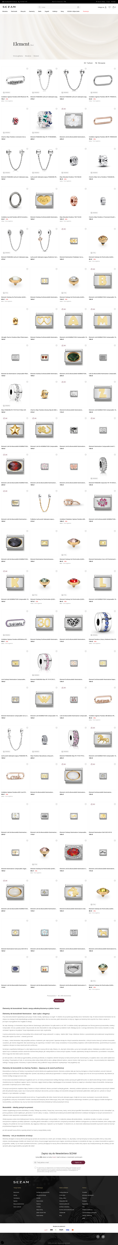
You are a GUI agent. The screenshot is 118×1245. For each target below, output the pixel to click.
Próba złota (62, 1195)
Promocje (86, 11)
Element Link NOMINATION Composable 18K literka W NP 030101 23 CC (44, 715)
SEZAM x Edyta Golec (73, 11)
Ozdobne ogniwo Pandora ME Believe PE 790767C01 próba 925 (14, 639)
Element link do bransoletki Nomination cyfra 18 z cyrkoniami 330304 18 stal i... (72, 949)
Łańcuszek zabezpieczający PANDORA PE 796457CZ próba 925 (43, 177)
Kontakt (113, 2)
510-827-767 (23, 2)
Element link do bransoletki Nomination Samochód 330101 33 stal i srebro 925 (101, 868)
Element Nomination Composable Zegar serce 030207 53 (13, 868)
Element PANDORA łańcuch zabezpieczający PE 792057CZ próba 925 (44, 96)
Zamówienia (17, 1198)
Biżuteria (5, 11)
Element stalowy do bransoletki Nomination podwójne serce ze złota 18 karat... (44, 337)
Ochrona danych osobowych (89, 1212)
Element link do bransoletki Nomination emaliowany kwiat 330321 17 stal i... (43, 482)
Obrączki (23, 11)
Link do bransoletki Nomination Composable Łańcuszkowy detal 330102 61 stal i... (103, 373)
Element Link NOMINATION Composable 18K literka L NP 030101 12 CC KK (103, 599)
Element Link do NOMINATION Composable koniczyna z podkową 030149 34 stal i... (44, 446)
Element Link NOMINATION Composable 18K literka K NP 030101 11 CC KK (15, 599)
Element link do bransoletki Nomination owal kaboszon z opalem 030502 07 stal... (73, 792)
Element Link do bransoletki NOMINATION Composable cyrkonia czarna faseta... (14, 559)
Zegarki (47, 11)
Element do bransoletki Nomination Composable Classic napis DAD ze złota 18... (44, 792)
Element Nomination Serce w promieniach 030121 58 (102, 559)
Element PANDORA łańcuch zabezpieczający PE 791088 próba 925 (74, 96)
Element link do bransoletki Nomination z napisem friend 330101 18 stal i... (73, 985)
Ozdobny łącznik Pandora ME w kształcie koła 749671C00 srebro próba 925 (14, 217)
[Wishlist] (109, 7)
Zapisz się (78, 1162)
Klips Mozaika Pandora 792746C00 (70, 177)
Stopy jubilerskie (63, 1201)
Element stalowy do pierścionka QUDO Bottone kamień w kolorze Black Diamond (102, 985)
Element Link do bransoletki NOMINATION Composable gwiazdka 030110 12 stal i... (14, 446)
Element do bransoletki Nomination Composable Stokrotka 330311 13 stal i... (102, 792)
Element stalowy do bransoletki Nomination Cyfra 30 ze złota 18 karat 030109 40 (44, 639)
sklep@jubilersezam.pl (10, 2)
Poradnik (84, 1192)
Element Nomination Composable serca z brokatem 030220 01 (14, 715)
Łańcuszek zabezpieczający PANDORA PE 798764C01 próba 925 (14, 756)
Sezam (54, 1157)
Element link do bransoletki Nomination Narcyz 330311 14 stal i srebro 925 (43, 908)
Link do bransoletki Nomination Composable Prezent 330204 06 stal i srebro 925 (74, 715)
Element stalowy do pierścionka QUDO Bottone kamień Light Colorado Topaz (101, 257)
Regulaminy (85, 1204)
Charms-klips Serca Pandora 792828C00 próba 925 (101, 177)
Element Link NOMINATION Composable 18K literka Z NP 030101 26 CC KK (103, 410)
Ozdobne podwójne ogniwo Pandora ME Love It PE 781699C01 (72, 519)
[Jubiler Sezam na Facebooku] (98, 1237)
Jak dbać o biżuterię (64, 1207)
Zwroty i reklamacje (87, 1215)
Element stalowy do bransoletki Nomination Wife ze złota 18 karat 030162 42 (44, 217)
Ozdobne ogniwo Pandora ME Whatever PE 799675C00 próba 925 (14, 96)
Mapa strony (40, 1209)
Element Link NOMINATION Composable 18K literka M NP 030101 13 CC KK (103, 337)
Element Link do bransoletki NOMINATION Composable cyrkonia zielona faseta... (73, 373)
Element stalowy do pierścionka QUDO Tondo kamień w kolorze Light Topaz (101, 908)
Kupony (15, 1201)
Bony (62, 11)
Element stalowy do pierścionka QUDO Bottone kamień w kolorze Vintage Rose (43, 868)
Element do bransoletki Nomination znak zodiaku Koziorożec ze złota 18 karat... (72, 908)
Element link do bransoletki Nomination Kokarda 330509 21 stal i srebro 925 (72, 482)
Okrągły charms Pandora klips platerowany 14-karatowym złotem (14, 337)
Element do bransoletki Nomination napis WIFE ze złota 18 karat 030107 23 (102, 679)
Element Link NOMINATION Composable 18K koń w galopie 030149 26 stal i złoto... (103, 756)
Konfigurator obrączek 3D (43, 1192)
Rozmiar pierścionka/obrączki (66, 1209)
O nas (108, 2)
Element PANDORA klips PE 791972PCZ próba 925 (42, 679)
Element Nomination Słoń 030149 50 (100, 832)
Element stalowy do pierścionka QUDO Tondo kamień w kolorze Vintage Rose (72, 559)
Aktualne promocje (41, 1195)
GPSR (83, 1218)
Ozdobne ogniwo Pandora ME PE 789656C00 (103, 137)
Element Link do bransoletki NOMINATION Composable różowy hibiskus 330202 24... (102, 519)
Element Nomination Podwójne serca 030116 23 (71, 257)
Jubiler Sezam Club (41, 1212)
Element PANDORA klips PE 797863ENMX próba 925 (43, 137)
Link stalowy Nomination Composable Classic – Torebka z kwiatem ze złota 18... (14, 679)
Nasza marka (40, 1201)
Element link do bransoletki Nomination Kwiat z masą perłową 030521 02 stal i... (14, 832)
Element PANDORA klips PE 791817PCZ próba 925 (72, 756)
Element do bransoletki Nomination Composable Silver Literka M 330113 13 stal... (72, 410)
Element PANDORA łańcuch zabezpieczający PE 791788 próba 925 (15, 177)
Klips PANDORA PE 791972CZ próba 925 (13, 410)
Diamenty (32, 11)
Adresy (15, 1195)
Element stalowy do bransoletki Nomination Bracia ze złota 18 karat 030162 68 (44, 297)
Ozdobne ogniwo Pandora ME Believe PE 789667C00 (101, 715)
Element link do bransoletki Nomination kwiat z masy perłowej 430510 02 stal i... (72, 137)
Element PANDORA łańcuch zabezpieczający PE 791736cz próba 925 (15, 257)
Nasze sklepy (101, 2)
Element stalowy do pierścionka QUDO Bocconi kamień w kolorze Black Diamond (43, 599)
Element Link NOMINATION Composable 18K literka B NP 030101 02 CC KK (103, 297)
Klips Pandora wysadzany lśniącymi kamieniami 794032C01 (41, 756)
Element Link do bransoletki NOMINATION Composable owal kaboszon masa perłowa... (15, 908)
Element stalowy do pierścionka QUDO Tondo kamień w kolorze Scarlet (72, 599)
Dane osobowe (17, 1207)
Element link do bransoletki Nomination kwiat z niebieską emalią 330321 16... (43, 949)
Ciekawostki (62, 1212)
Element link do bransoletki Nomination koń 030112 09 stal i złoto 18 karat (103, 949)
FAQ (83, 1207)
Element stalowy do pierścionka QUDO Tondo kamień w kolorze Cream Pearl (13, 297)
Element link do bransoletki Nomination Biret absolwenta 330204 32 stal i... (72, 446)
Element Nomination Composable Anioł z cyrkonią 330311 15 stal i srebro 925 (102, 446)
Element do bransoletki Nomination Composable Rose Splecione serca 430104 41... (73, 679)
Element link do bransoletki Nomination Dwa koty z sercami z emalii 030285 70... (43, 985)
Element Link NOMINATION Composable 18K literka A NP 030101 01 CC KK (74, 337)
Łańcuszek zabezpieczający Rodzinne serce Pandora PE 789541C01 (44, 257)
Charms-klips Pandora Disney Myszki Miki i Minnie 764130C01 (43, 410)
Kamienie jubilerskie (64, 1204)
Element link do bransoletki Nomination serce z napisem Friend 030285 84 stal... (14, 519)
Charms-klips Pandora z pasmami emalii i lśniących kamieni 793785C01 (102, 217)
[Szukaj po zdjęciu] (78, 7)
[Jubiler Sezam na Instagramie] (103, 1237)
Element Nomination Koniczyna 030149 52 (14, 949)
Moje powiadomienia (19, 1204)
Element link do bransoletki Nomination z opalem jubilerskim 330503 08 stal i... (73, 868)
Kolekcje (54, 11)
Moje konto (16, 1192)
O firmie (39, 1207)
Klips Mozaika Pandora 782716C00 (70, 217)
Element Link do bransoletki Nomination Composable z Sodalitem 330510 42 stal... (14, 985)
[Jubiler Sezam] (9, 7)
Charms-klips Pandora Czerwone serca (13, 137)
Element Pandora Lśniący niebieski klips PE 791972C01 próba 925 (102, 639)
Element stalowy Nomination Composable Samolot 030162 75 (73, 832)
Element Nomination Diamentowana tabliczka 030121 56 (41, 559)
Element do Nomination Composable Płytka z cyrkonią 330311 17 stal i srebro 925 (14, 373)
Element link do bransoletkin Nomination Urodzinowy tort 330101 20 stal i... (43, 832)
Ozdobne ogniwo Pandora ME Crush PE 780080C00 (13, 792)
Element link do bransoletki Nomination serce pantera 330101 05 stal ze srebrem (73, 639)
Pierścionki (14, 11)
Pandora (39, 1204)
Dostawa (84, 1201)
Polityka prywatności (87, 1209)
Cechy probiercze (63, 1192)
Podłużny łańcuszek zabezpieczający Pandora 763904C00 (42, 519)
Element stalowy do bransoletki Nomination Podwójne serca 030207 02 (44, 373)
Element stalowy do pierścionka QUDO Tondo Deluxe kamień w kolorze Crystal (72, 297)
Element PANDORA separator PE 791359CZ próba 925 (102, 482)
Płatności (84, 1198)
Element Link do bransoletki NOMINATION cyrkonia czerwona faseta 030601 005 (14, 482)
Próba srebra (62, 1198)
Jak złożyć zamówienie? (88, 1195)
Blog (60, 1215)
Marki (39, 11)
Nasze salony (40, 1215)
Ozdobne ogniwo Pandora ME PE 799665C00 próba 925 (103, 96)
